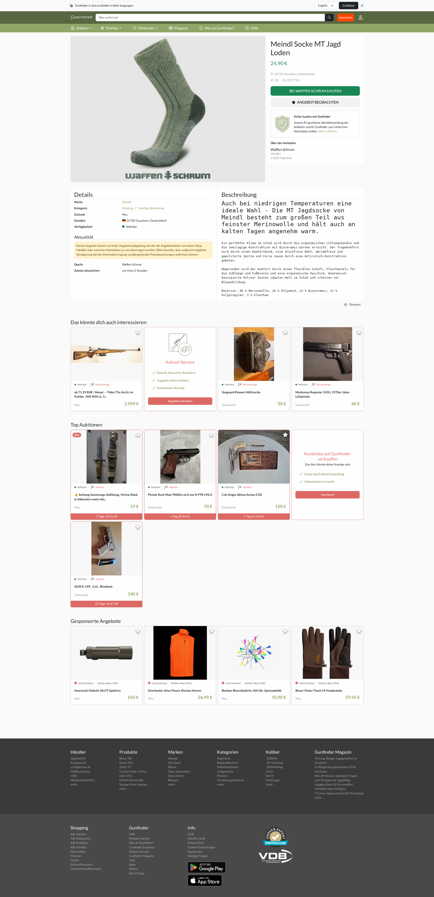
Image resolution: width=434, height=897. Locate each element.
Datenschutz (196, 843)
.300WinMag (274, 767)
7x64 (269, 771)
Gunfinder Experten (142, 847)
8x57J (270, 776)
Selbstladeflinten (228, 767)
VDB (74, 776)
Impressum (195, 851)
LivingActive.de (80, 767)
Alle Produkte (79, 843)
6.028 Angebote (281, 158)
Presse (133, 869)
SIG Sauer (174, 762)
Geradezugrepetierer (230, 780)
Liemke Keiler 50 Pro (133, 771)
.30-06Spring (274, 762)
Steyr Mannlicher (179, 771)
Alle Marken (78, 834)
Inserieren (345, 17)
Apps (132, 864)
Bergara (173, 780)
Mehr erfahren (327, 131)
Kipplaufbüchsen (227, 762)
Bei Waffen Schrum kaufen (315, 91)
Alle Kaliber (78, 851)
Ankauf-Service (139, 851)
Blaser (172, 767)
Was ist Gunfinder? (219, 28)
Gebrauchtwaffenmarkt (86, 869)
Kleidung (127, 208)
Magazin (181, 28)
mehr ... (75, 784)
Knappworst (78, 762)
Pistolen (222, 776)
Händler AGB (196, 838)
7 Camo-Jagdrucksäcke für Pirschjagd (339, 793)
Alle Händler (79, 847)
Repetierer (224, 758)
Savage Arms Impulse (133, 784)
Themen (76, 856)
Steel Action (176, 776)
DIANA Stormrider (131, 780)
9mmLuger (273, 780)
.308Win (271, 758)
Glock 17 (125, 767)
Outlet (75, 860)
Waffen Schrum (282, 149)
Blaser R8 (125, 758)
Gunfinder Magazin (141, 856)
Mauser (173, 758)
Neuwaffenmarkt (82, 864)
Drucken (355, 304)
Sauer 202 (126, 762)
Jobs (132, 860)
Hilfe (254, 28)
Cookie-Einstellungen (201, 847)
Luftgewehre (225, 771)
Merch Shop (136, 873)
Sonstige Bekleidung (151, 208)
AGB (191, 834)
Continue (348, 5)
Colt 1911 (126, 776)
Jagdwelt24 (78, 758)
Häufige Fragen (198, 856)
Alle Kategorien (81, 838)
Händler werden (139, 838)
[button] (358, 17)
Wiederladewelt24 (83, 780)
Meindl (126, 202)
